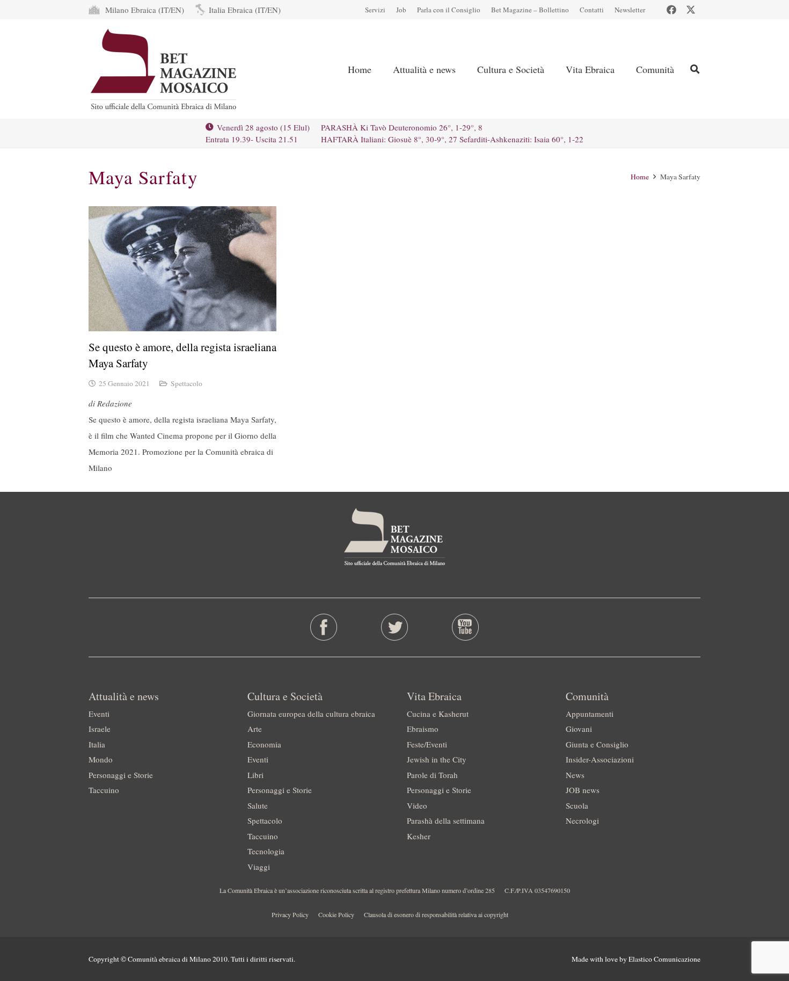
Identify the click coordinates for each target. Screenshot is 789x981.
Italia (97, 744)
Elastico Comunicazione (664, 959)
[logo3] (164, 69)
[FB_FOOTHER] (324, 627)
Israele (100, 728)
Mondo (101, 759)
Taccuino (104, 789)
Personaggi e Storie (121, 774)
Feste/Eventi (427, 744)
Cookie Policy (336, 914)
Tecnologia (265, 851)
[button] (695, 69)
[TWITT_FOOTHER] (394, 627)
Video (417, 805)
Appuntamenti (589, 713)
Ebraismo (423, 728)
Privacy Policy (290, 914)
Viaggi (258, 866)
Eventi (99, 713)
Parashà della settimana (446, 820)
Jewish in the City (436, 759)
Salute (257, 805)
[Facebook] (671, 9)
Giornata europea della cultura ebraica (311, 713)
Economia (264, 744)
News (575, 774)
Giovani (579, 728)
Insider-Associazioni (600, 759)
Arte (254, 728)
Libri (255, 774)
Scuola (577, 805)
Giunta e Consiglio (597, 744)
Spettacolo (186, 383)
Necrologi (582, 820)
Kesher (418, 836)
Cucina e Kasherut (438, 713)
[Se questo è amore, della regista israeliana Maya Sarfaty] (182, 268)
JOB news (583, 789)
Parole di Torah (432, 774)
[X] (690, 9)
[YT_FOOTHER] (465, 627)
